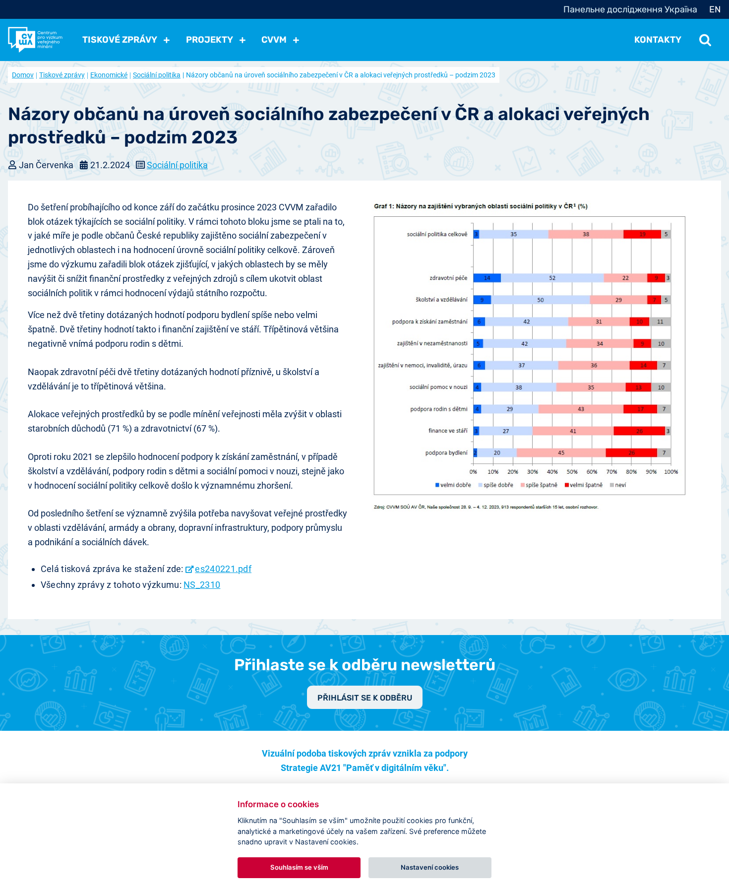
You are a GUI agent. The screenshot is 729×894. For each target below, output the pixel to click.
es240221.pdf (223, 569)
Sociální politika (157, 75)
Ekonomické (108, 75)
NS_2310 (201, 584)
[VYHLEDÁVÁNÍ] (705, 40)
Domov (23, 75)
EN (715, 9)
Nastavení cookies (430, 867)
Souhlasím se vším (299, 867)
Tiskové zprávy (62, 75)
